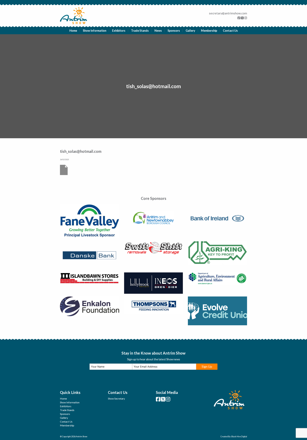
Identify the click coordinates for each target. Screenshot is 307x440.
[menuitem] (73, 30)
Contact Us (230, 30)
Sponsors (174, 30)
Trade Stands (140, 30)
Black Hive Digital (239, 436)
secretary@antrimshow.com (228, 13)
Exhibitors (118, 30)
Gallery (190, 30)
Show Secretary (116, 398)
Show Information (94, 30)
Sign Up (207, 366)
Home (73, 30)
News (158, 30)
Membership (209, 30)
